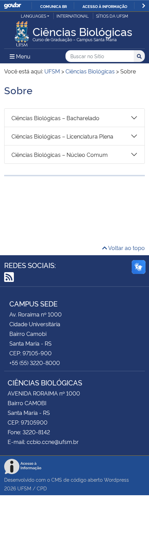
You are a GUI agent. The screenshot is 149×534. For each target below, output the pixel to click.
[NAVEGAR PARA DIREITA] (143, 5)
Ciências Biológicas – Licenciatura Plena (62, 136)
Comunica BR (53, 6)
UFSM (24, 488)
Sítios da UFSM (112, 16)
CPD (42, 488)
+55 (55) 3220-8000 (34, 362)
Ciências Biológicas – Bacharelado (55, 118)
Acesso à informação (104, 6)
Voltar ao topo (126, 247)
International (72, 16)
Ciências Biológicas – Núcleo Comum (59, 154)
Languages (33, 16)
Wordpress (116, 479)
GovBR (12, 5)
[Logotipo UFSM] (22, 32)
